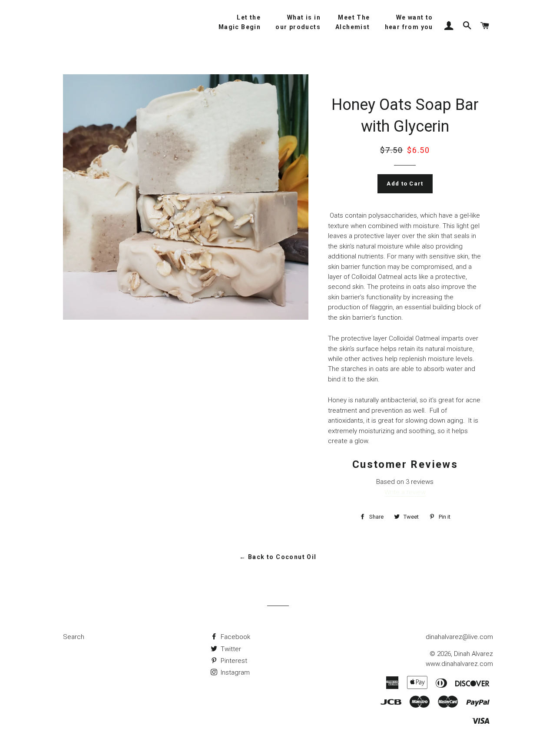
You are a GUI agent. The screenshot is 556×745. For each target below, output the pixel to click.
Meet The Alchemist (352, 22)
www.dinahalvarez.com (459, 664)
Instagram (234, 672)
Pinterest (233, 661)
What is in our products (298, 22)
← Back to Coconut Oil (277, 556)
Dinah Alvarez (473, 654)
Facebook (234, 637)
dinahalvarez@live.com (459, 637)
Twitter (230, 649)
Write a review (405, 492)
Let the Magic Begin (239, 22)
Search (73, 637)
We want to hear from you (409, 22)
